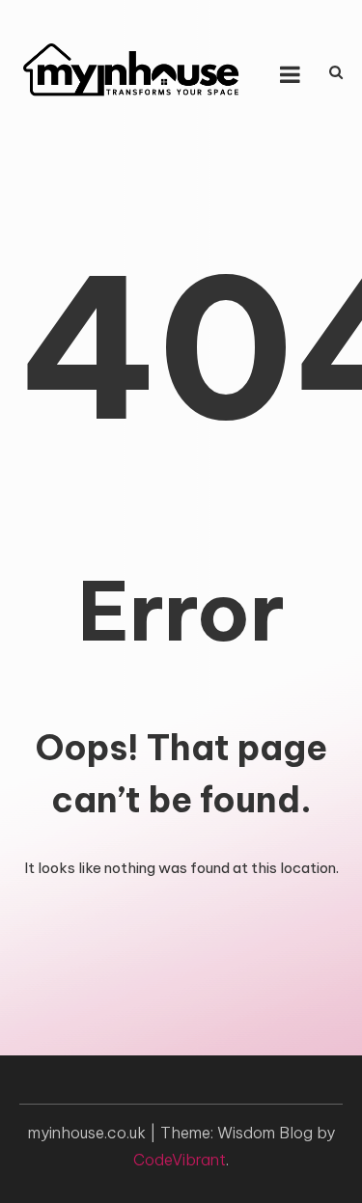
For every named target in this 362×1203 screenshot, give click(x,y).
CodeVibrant (179, 1159)
